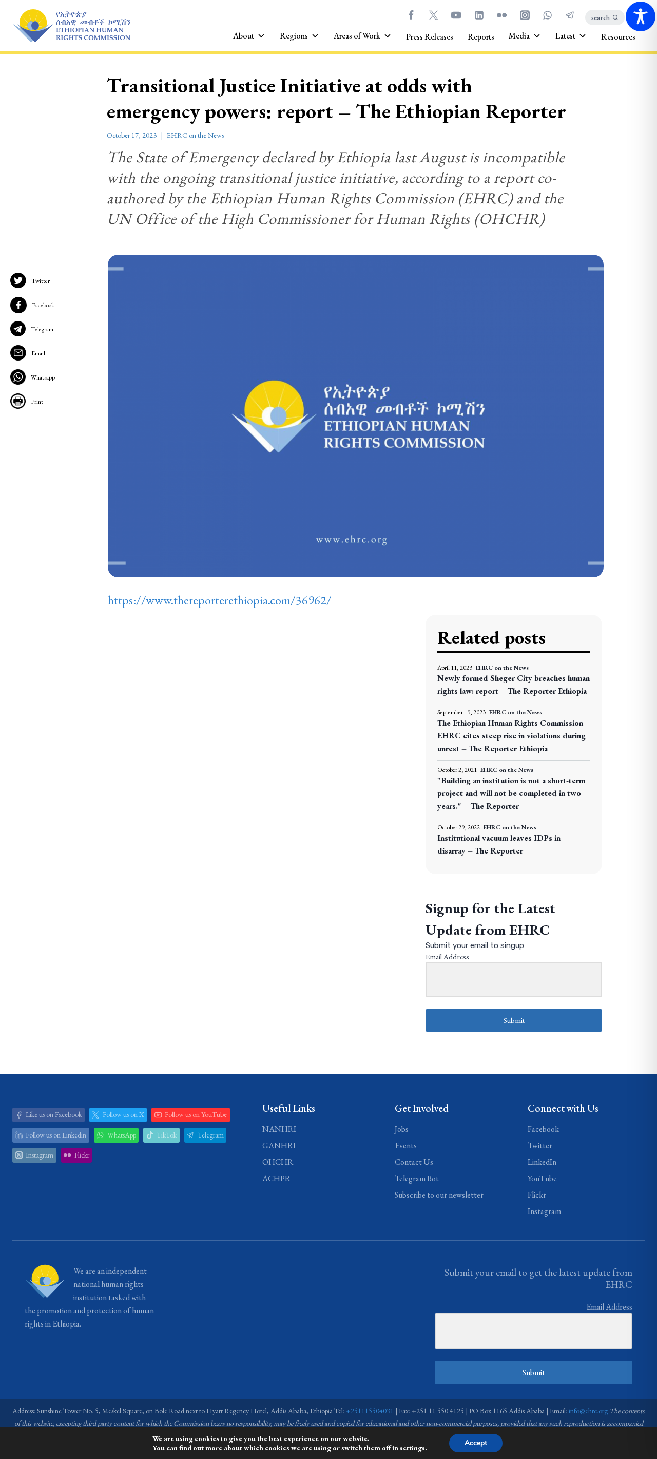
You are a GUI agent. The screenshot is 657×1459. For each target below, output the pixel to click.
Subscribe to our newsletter (439, 1194)
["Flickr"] (502, 15)
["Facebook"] (410, 15)
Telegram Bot (417, 1178)
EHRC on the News (195, 135)
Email (38, 353)
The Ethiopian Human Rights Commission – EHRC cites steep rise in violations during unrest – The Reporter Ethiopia (513, 735)
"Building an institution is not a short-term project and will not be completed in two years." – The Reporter (511, 793)
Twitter (40, 281)
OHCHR (277, 1162)
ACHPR (276, 1178)
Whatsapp (43, 377)
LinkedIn (542, 1162)
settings (412, 1447)
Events (406, 1145)
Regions (294, 35)
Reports (481, 36)
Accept (476, 1443)
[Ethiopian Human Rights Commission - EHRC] (71, 26)
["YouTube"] (456, 15)
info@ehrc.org (588, 1410)
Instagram (544, 1211)
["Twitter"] (433, 15)
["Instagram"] (524, 15)
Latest (565, 35)
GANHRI (279, 1145)
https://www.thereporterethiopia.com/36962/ (220, 600)
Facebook (43, 305)
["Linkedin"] (479, 15)
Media (519, 35)
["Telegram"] (570, 15)
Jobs (402, 1129)
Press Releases (429, 36)
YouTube (542, 1178)
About (243, 35)
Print (37, 401)
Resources (618, 36)
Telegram (42, 329)
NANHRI (279, 1129)
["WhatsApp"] (547, 15)
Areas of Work (357, 35)
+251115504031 (370, 1410)
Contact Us (414, 1162)
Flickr (537, 1194)
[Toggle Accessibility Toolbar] (640, 16)
